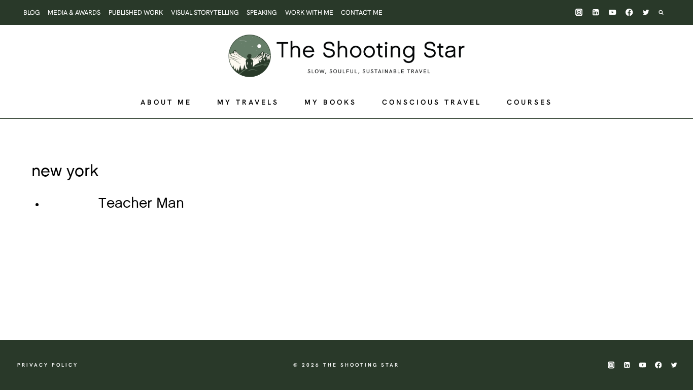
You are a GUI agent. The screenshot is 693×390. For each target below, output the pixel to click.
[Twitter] (646, 12)
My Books (330, 102)
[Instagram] (579, 12)
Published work (136, 12)
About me (166, 102)
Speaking (262, 12)
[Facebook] (629, 12)
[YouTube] (612, 12)
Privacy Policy (47, 365)
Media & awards (74, 12)
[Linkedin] (595, 12)
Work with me (309, 12)
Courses (529, 102)
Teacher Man (141, 203)
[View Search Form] (666, 12)
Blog (31, 12)
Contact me (362, 12)
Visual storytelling (205, 12)
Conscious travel (431, 102)
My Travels (248, 102)
